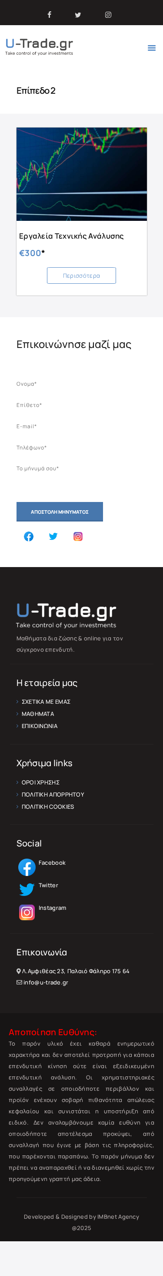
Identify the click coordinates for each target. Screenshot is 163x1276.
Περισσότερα (81, 275)
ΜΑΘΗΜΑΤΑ (38, 714)
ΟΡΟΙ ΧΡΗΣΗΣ (41, 782)
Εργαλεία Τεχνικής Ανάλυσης (71, 236)
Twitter (47, 885)
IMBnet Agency (118, 1216)
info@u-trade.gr (46, 982)
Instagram (52, 908)
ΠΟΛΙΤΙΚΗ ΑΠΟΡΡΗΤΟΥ (53, 794)
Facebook (51, 862)
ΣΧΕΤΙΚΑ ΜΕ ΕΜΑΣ (46, 701)
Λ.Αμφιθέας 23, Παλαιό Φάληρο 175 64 (76, 971)
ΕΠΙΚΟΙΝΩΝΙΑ (39, 726)
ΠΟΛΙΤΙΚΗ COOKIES (48, 806)
